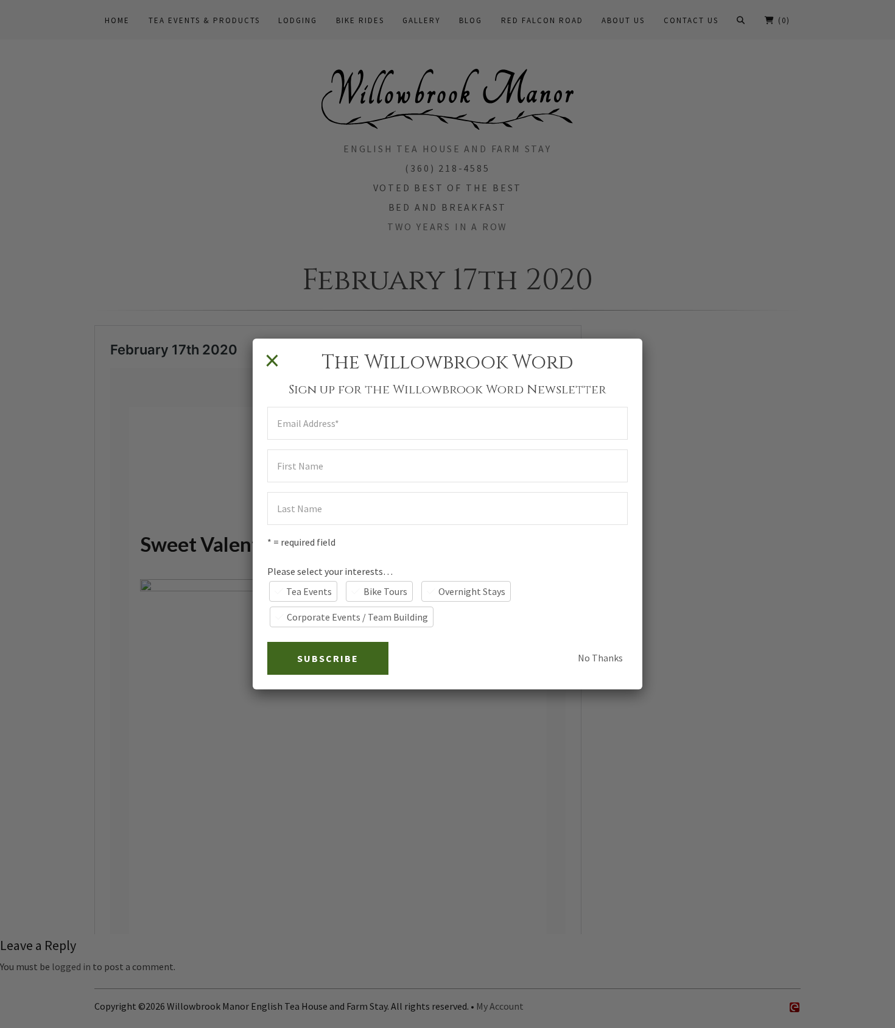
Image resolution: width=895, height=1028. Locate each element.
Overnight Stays (471, 591)
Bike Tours (385, 591)
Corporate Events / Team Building (357, 617)
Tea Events (309, 591)
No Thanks (600, 658)
